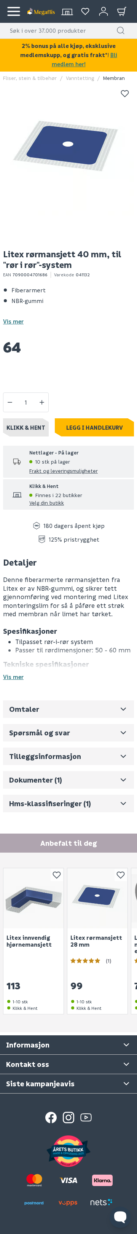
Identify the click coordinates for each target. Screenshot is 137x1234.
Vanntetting (80, 78)
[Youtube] (86, 1117)
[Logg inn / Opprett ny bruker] (103, 11)
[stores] (67, 11)
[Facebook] (51, 1117)
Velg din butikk (46, 502)
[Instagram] (68, 1117)
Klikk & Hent (25, 427)
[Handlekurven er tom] (122, 11)
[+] (41, 402)
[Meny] (13, 11)
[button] (120, 30)
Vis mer (13, 321)
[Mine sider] (85, 11)
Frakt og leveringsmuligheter (63, 470)
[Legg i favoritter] (125, 94)
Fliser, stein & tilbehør (30, 78)
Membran (114, 78)
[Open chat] (120, 1217)
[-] (9, 402)
